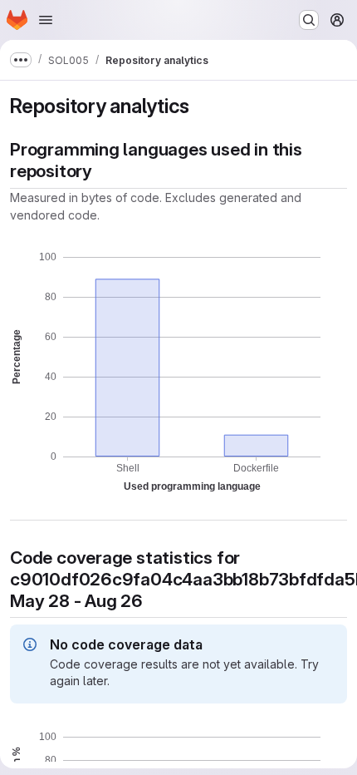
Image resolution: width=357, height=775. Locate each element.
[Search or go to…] (309, 20)
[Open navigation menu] (45, 20)
